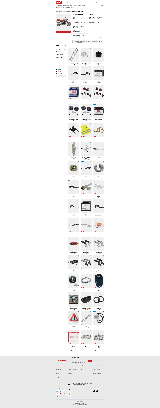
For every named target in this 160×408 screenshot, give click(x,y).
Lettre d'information (58, 372)
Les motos (69, 376)
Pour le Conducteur (71, 377)
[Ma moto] (97, 2)
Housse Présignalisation (74, 327)
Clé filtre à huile (74, 177)
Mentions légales (95, 366)
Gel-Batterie (86, 215)
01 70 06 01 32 (62, 360)
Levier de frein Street (73, 195)
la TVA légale (81, 403)
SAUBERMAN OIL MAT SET (73, 308)
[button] (90, 2)
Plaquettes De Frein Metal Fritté (74, 345)
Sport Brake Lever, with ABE (98, 215)
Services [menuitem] (83, 5)
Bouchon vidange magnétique (86, 63)
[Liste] (92, 46)
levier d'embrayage (73, 82)
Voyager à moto (70, 374)
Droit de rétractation (96, 370)
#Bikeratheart (70, 373)
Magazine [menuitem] (79, 5)
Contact (57, 366)
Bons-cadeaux (58, 373)
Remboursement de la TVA (84, 370)
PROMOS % (59, 71)
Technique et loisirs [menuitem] (66, 5)
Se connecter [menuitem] (102, 5)
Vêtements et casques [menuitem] (59, 5)
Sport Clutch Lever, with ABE (86, 82)
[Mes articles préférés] (100, 2)
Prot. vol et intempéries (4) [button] (60, 52)
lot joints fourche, (98, 308)
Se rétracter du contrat (59, 377)
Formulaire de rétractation (97, 372)
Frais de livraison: (75, 404)
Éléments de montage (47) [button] (60, 59)
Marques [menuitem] (75, 5)
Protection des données (96, 369)
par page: (69, 350)
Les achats (82, 369)
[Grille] (91, 45)
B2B (56, 368)
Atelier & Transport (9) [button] (59, 57)
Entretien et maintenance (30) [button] (60, 49)
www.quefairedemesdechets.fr (82, 384)
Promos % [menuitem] (71, 5)
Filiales (82, 368)
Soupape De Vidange (86, 195)
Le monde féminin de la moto (72, 366)
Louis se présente (83, 366)
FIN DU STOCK (60, 73)
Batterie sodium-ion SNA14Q (98, 119)
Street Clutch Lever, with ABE (86, 177)
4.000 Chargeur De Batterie (73, 252)
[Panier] (103, 2)
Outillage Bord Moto (73, 271)
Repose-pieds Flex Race (86, 252)
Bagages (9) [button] (58, 51)
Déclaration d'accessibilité (97, 373)
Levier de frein (99, 156)
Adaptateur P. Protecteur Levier (99, 63)
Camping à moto (70, 378)
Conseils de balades (71, 368)
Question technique (58, 369)
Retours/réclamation (59, 376)
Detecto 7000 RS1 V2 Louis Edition (86, 308)
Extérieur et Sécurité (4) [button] (59, 54)
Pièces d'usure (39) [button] (59, 48)
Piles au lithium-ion (98, 82)
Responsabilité (83, 372)
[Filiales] (94, 2)
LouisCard (57, 374)
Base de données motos (59, 370)
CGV (93, 368)
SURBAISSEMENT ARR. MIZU (98, 177)
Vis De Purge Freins (73, 157)
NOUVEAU (59, 69)
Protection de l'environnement (97, 374)
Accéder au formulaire (79, 42)
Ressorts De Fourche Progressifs (74, 63)
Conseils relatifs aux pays (72, 369)
